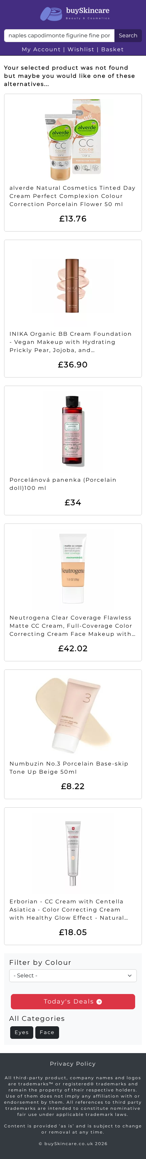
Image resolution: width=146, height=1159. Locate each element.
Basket (112, 49)
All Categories (37, 1018)
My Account (41, 49)
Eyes (22, 1032)
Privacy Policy (73, 1064)
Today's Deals (70, 1001)
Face (47, 1032)
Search (128, 35)
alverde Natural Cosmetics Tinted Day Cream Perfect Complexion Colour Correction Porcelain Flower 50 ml (73, 196)
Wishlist (81, 49)
